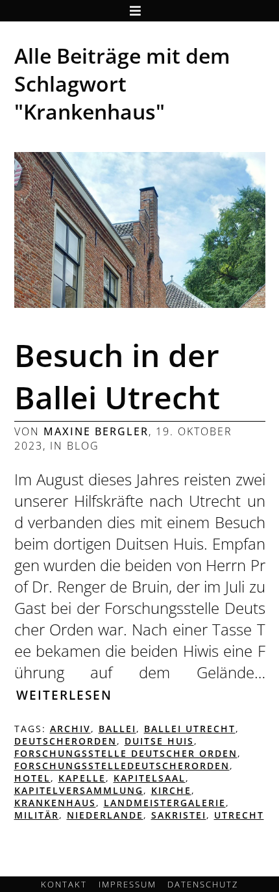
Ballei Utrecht (190, 728)
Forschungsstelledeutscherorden (122, 765)
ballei (117, 728)
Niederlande (105, 815)
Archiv (70, 728)
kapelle (82, 778)
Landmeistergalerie (165, 802)
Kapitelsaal (150, 778)
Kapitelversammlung (78, 790)
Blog (83, 446)
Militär (36, 815)
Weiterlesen (64, 695)
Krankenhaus (55, 802)
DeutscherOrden (65, 741)
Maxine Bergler (96, 431)
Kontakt (64, 884)
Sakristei (178, 815)
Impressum (127, 884)
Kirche (171, 790)
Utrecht (239, 815)
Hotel (32, 778)
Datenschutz (202, 884)
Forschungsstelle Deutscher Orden (125, 753)
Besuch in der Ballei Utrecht (117, 376)
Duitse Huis (159, 741)
